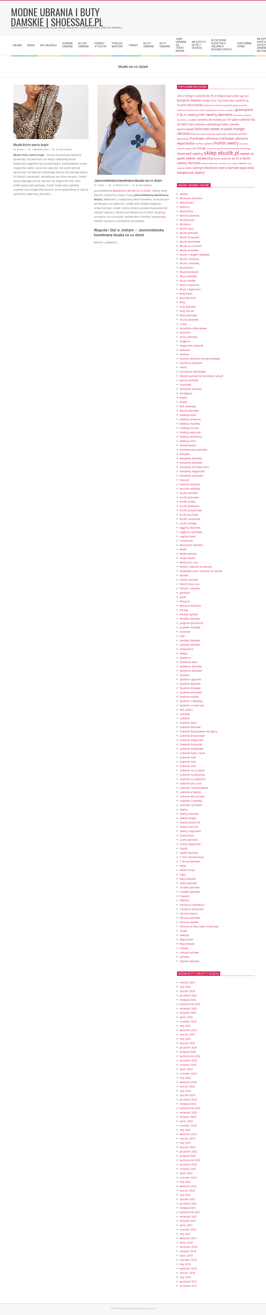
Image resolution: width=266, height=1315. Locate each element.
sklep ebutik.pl (221, 152)
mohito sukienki (204, 143)
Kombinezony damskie (193, 449)
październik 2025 (190, 1004)
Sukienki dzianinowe (192, 735)
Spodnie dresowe (190, 688)
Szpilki (183, 848)
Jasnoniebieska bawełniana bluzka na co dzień (128, 180)
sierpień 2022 (188, 1169)
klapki (183, 397)
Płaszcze (185, 601)
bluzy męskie (187, 280)
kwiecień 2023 (188, 1134)
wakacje (184, 935)
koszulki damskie (190, 488)
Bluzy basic (186, 267)
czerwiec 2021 (188, 1229)
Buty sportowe (188, 315)
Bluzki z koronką (189, 263)
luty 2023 (185, 1143)
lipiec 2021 (186, 1225)
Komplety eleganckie (192, 471)
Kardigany (186, 393)
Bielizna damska (189, 215)
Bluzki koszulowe (190, 241)
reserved (185, 631)
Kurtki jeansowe (189, 497)
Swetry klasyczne (190, 822)
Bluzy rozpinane (189, 285)
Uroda (183, 930)
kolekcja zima (188, 441)
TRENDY (184, 900)
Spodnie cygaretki (190, 679)
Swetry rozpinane (190, 831)
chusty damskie (189, 319)
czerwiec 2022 (188, 1177)
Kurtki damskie (189, 493)
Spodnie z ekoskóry (191, 701)
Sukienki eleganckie (191, 740)
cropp (183, 324)
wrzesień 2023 (188, 1112)
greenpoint (244, 109)
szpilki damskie (189, 852)
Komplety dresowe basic (194, 467)
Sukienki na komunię (192, 774)
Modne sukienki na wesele (196, 566)
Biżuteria (185, 224)
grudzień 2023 (188, 1099)
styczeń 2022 (187, 1199)
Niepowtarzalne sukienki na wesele (201, 571)
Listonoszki (186, 540)
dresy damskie (188, 337)
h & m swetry (188, 114)
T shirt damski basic (192, 857)
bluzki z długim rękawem (195, 254)
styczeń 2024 (187, 1095)
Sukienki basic (188, 722)
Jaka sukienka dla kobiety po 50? (211, 119)
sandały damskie (190, 644)
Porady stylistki (189, 614)
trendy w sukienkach (192, 904)
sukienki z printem (191, 805)
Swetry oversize (189, 826)
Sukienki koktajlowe (191, 748)
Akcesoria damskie (191, 198)
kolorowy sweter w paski (213, 129)
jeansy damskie (189, 380)
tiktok (183, 865)
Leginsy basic (188, 536)
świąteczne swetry (190, 172)
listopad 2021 (188, 1208)
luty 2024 (185, 1090)
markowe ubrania (203, 138)
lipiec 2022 (186, 1173)
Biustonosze (187, 220)
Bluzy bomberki (189, 272)
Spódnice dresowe (191, 670)
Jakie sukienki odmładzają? (205, 124)
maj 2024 (185, 1077)
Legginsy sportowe (191, 532)
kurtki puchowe (189, 514)
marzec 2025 (187, 1034)
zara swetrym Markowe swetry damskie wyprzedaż (220, 168)
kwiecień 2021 (188, 1238)
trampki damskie (190, 891)
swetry (184, 809)
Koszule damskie (190, 484)
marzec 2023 (187, 1138)
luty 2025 (185, 1038)
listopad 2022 (188, 1156)
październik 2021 (190, 1212)
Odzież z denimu (190, 588)
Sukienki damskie (190, 727)
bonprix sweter (189, 100)
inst (188, 119)
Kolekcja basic (188, 415)
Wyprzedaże (187, 943)
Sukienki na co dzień (192, 770)
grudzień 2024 (188, 1047)
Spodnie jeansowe (191, 692)
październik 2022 (190, 1160)
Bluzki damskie (64, 149)
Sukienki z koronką (191, 800)
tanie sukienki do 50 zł (228, 158)
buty (213, 100)
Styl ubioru (186, 709)
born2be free (188, 298)
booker (206, 100)
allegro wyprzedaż (228, 96)
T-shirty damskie (190, 861)
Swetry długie (188, 818)
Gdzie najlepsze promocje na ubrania (217, 110)
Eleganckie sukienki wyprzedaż (218, 105)
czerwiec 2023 (188, 1125)
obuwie (184, 575)
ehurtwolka (195, 105)
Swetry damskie (189, 813)
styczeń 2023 (187, 1147)
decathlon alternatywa (193, 328)
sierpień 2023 (188, 1116)
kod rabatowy (188, 406)
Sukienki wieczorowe (192, 796)
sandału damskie (190, 640)
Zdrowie (184, 956)
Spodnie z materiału (192, 705)
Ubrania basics (189, 913)
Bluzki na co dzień (191, 246)
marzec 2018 (187, 1273)
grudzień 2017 (188, 1281)
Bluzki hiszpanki (189, 237)
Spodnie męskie (189, 696)
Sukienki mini (188, 766)
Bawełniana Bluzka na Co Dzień (132, 190)
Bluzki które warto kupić (30, 145)
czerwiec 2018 (188, 1260)
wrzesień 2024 (188, 1060)
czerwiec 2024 (188, 1073)
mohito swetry (226, 143)
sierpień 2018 (188, 1251)
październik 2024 (190, 1056)
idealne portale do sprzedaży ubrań (201, 376)
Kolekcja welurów (190, 432)
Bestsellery (186, 211)
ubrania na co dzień (228, 163)
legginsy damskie (190, 527)
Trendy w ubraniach (192, 909)
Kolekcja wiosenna (191, 436)
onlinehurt (212, 148)
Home (183, 367)
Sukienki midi (188, 761)
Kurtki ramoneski (190, 519)
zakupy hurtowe (189, 952)
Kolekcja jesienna (190, 419)
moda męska (187, 558)
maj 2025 (185, 1025)
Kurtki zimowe (188, 523)
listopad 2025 (188, 999)
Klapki (183, 402)
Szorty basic (187, 835)
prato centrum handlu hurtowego (234, 148)
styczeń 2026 (187, 991)
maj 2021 (185, 1234)
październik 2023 (190, 1108)
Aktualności (187, 202)
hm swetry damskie (215, 114)
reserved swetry (190, 153)
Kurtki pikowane (189, 506)
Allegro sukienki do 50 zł (201, 96)
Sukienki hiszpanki (191, 744)
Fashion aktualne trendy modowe (200, 358)
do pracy (160, 212)
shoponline (186, 649)
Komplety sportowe (191, 475)
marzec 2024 (187, 1086)
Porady (184, 610)
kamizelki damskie (191, 389)
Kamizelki (185, 384)
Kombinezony (188, 445)
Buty (182, 302)
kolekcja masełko (190, 423)
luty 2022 (185, 1195)
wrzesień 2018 (188, 1247)
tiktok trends (187, 870)
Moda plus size (189, 562)
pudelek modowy (190, 627)
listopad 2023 (188, 1103)
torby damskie (188, 883)
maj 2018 (185, 1264)
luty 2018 (185, 1277)
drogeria (185, 341)
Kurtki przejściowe (191, 510)
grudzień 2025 (188, 995)
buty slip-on (187, 311)
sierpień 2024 (188, 1064)
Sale (182, 636)
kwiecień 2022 (188, 1186)
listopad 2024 (188, 1051)
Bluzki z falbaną (189, 259)
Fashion (184, 354)
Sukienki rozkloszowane (194, 787)
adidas (184, 194)
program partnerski (191, 623)
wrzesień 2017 (188, 1286)
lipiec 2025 (186, 1017)
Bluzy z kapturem (190, 289)
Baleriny (185, 207)
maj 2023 (185, 1130)
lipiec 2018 (186, 1255)
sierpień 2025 (188, 1012)
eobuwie (185, 350)
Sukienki (185, 718)
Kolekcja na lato (189, 428)
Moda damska (188, 553)
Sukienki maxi (188, 757)
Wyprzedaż (186, 939)
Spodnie (185, 675)
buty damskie (188, 306)
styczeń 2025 (187, 1043)
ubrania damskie (209, 163)
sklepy (183, 653)
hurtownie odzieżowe (193, 371)
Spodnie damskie (190, 683)
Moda (183, 549)
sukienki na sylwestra (193, 779)
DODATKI (185, 332)
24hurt (181, 96)
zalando (242, 163)
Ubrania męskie (189, 922)
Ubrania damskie (190, 917)
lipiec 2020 (186, 1242)
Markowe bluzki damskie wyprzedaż (209, 133)
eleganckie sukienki (191, 345)
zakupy (184, 948)
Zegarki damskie (189, 961)
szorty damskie (189, 839)
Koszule (184, 480)
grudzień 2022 (188, 1151)
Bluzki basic (187, 228)
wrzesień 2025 (188, 1008)
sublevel (185, 714)
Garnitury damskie (191, 363)
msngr (201, 148)
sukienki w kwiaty (190, 792)
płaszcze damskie (190, 605)
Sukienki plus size (190, 783)
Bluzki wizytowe (189, 250)
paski (183, 597)
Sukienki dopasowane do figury (198, 731)
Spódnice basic (189, 662)
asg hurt (244, 96)
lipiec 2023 (186, 1121)
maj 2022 (185, 1182)
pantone (185, 592)
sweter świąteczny (199, 158)
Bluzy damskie (188, 276)
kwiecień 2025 (188, 1030)
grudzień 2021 (188, 1203)
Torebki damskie (190, 887)
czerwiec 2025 (188, 1021)
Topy (182, 874)
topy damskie (188, 878)
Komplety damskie (191, 458)
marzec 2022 (187, 1190)
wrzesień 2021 (188, 1216)
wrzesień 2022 (188, 1164)
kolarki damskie (189, 410)
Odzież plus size (189, 584)
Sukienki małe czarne (192, 753)
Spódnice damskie (191, 666)
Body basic (186, 293)
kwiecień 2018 (188, 1268)
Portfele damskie (190, 618)
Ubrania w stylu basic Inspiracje (199, 926)
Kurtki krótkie (188, 501)
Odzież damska (189, 579)
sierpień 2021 (188, 1221)
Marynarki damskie (191, 545)
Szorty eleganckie (190, 844)
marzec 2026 (187, 982)
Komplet (185, 454)
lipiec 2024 (186, 1069)
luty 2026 (185, 986)
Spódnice (185, 657)
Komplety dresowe (191, 462)
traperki (184, 896)
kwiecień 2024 (188, 1082)
